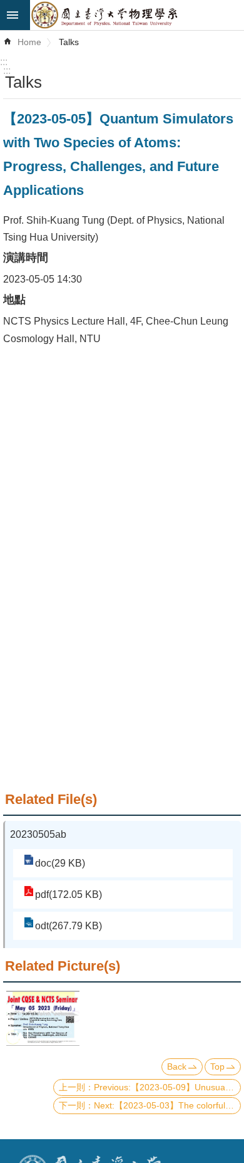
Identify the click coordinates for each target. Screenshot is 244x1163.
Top (217, 1066)
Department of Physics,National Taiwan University (137, 15)
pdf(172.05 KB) (68, 894)
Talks (69, 42)
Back (176, 1066)
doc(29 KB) (60, 863)
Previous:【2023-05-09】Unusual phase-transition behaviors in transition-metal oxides (167, 1087)
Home (29, 42)
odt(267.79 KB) (68, 925)
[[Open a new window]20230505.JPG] (42, 1018)
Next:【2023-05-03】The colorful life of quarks (167, 1105)
